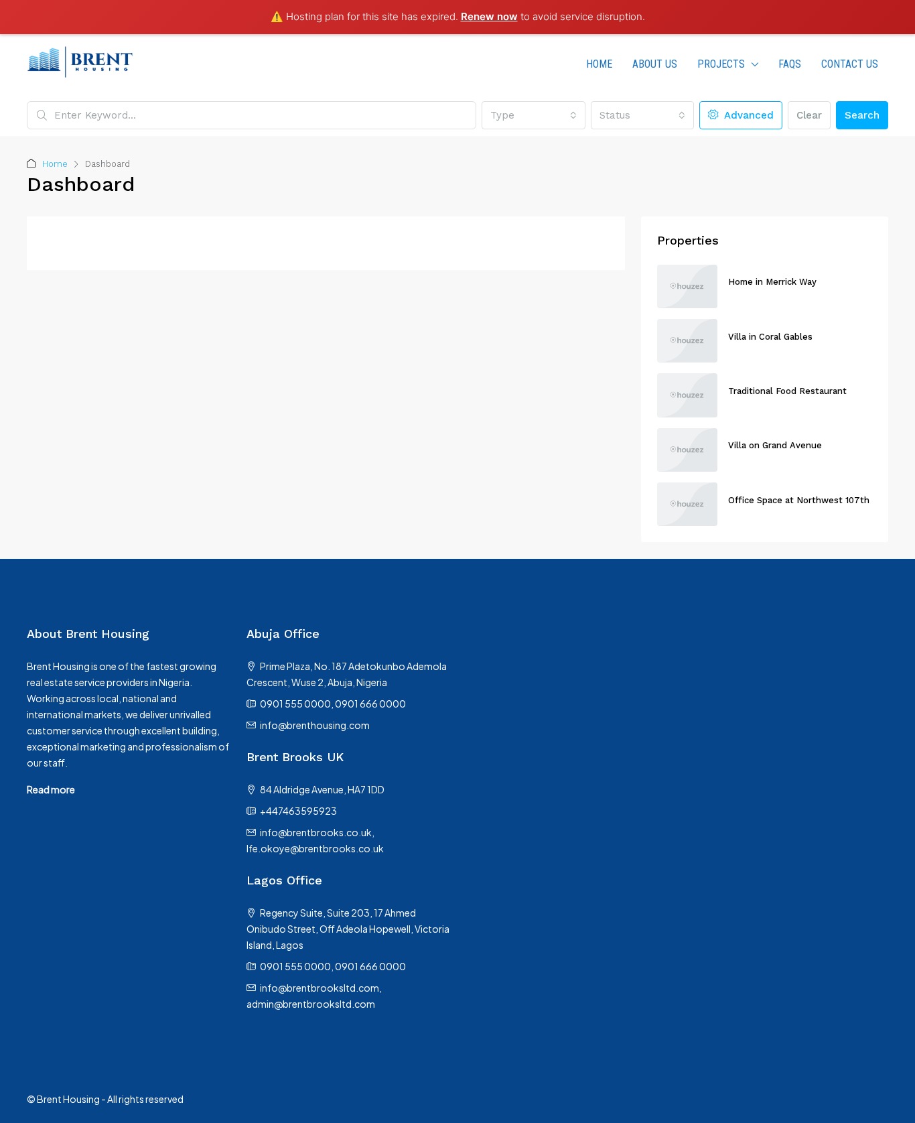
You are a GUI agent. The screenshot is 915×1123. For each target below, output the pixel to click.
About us (654, 64)
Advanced (747, 115)
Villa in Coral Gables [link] (770, 337)
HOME (599, 64)
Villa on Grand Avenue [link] (775, 445)
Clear (809, 115)
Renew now (489, 16)
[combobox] (533, 115)
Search (862, 115)
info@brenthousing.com (315, 725)
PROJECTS (721, 64)
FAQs (789, 64)
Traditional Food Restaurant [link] (787, 391)
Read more (51, 789)
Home (55, 164)
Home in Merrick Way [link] (772, 282)
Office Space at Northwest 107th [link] (798, 500)
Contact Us (849, 64)
